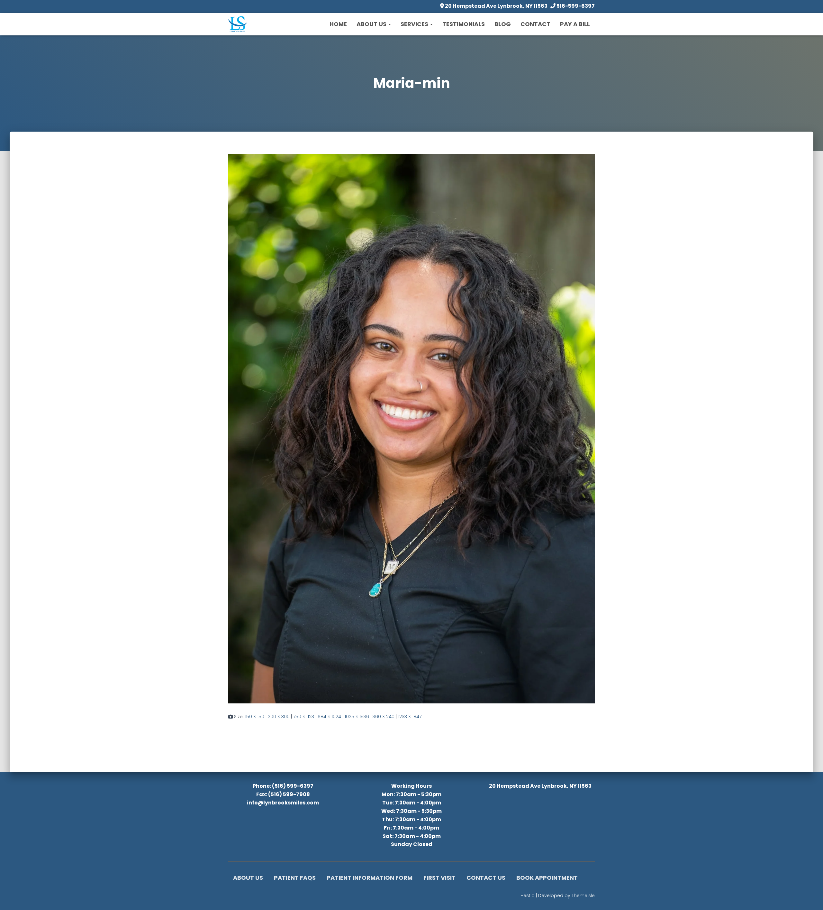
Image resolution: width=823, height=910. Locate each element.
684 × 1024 (329, 716)
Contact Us (485, 878)
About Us (372, 24)
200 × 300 (279, 716)
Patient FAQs (295, 878)
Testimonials (463, 24)
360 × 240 (383, 716)
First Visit (439, 878)
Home (338, 24)
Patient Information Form (369, 878)
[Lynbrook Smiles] (237, 24)
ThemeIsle (583, 895)
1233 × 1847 (409, 716)
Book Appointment (547, 878)
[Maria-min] (411, 428)
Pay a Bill (575, 24)
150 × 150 (254, 716)
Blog (502, 24)
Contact (535, 24)
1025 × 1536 (357, 716)
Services (415, 24)
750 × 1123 (303, 716)
